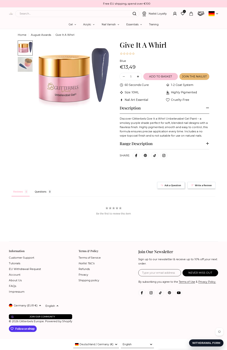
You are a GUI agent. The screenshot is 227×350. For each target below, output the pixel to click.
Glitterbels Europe (31, 321)
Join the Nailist (194, 76)
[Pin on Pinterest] (145, 155)
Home (22, 34)
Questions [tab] (40, 191)
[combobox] (77, 13)
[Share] (163, 155)
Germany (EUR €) (26, 305)
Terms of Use (187, 281)
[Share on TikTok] (154, 155)
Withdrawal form (206, 343)
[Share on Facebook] (136, 155)
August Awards (41, 34)
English (50, 305)
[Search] (134, 14)
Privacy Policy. (207, 281)
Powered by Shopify (58, 321)
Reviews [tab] (18, 191)
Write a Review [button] (203, 185)
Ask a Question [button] (173, 185)
